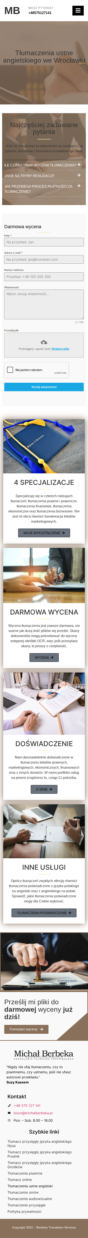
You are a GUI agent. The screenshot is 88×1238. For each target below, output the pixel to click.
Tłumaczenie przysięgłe (26, 1205)
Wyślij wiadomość (44, 387)
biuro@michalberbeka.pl (33, 1113)
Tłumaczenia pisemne (24, 1173)
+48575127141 (39, 13)
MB (12, 10)
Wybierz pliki (60, 348)
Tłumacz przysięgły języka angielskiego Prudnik (39, 1154)
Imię (8, 235)
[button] (44, 166)
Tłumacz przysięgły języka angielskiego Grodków (39, 1165)
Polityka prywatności (24, 1211)
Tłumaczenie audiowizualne (29, 1199)
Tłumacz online (19, 1180)
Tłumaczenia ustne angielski (30, 1186)
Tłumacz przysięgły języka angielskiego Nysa (39, 1143)
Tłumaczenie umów (23, 1192)
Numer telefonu (13, 270)
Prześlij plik (11, 330)
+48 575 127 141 (27, 1105)
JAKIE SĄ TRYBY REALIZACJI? (29, 176)
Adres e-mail (13, 252)
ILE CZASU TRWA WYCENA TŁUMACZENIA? (40, 165)
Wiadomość (11, 287)
